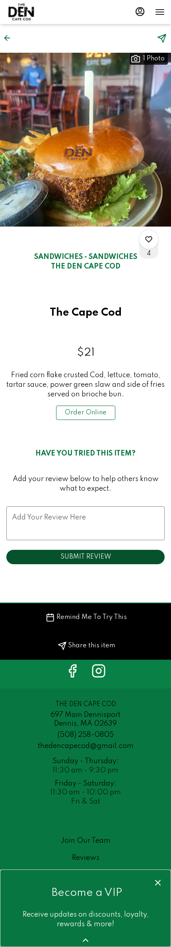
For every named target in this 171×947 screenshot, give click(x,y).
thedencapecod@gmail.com (86, 746)
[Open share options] (162, 38)
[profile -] (140, 11)
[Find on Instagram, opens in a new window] (98, 674)
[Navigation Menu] (160, 12)
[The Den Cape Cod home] (42, 12)
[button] (9, 38)
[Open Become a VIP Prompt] (85, 940)
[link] (85, 413)
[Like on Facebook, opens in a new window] (72, 674)
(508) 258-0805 (85, 734)
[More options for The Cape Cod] (148, 239)
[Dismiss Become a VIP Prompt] (157, 882)
